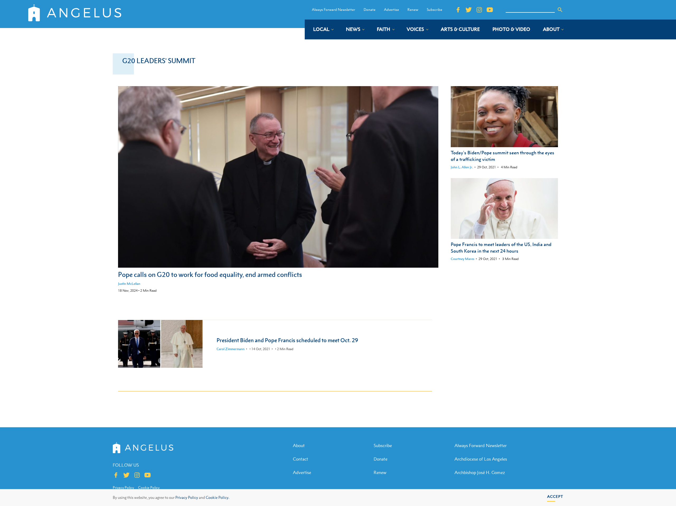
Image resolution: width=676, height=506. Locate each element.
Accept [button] (555, 496)
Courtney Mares (462, 259)
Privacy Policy (186, 497)
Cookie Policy (148, 487)
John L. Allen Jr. (462, 167)
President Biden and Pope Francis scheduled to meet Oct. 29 (287, 340)
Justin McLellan (129, 284)
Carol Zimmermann (231, 349)
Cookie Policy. (217, 497)
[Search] (560, 10)
